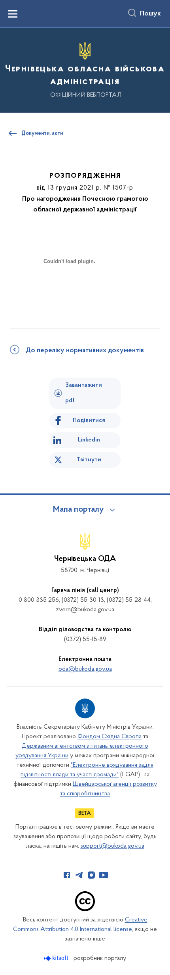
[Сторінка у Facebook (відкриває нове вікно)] (67, 875)
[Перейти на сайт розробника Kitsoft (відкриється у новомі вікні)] (57, 958)
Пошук (150, 13)
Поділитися (89, 420)
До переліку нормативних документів (85, 350)
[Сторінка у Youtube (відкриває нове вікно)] (103, 875)
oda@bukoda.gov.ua (85, 669)
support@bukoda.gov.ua (112, 846)
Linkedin (89, 440)
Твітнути (89, 460)
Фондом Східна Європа (109, 736)
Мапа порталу (78, 509)
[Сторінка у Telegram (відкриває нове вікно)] (79, 875)
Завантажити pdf (83, 393)
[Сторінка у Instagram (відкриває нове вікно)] (91, 875)
